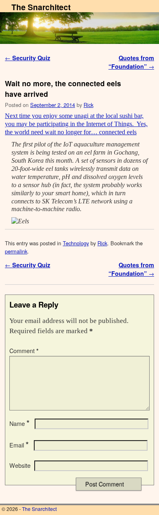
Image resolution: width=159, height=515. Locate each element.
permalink (16, 251)
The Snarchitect (41, 7)
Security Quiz (27, 58)
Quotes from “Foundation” (131, 62)
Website (20, 465)
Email (19, 445)
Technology (76, 243)
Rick (88, 105)
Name (19, 423)
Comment (24, 351)
